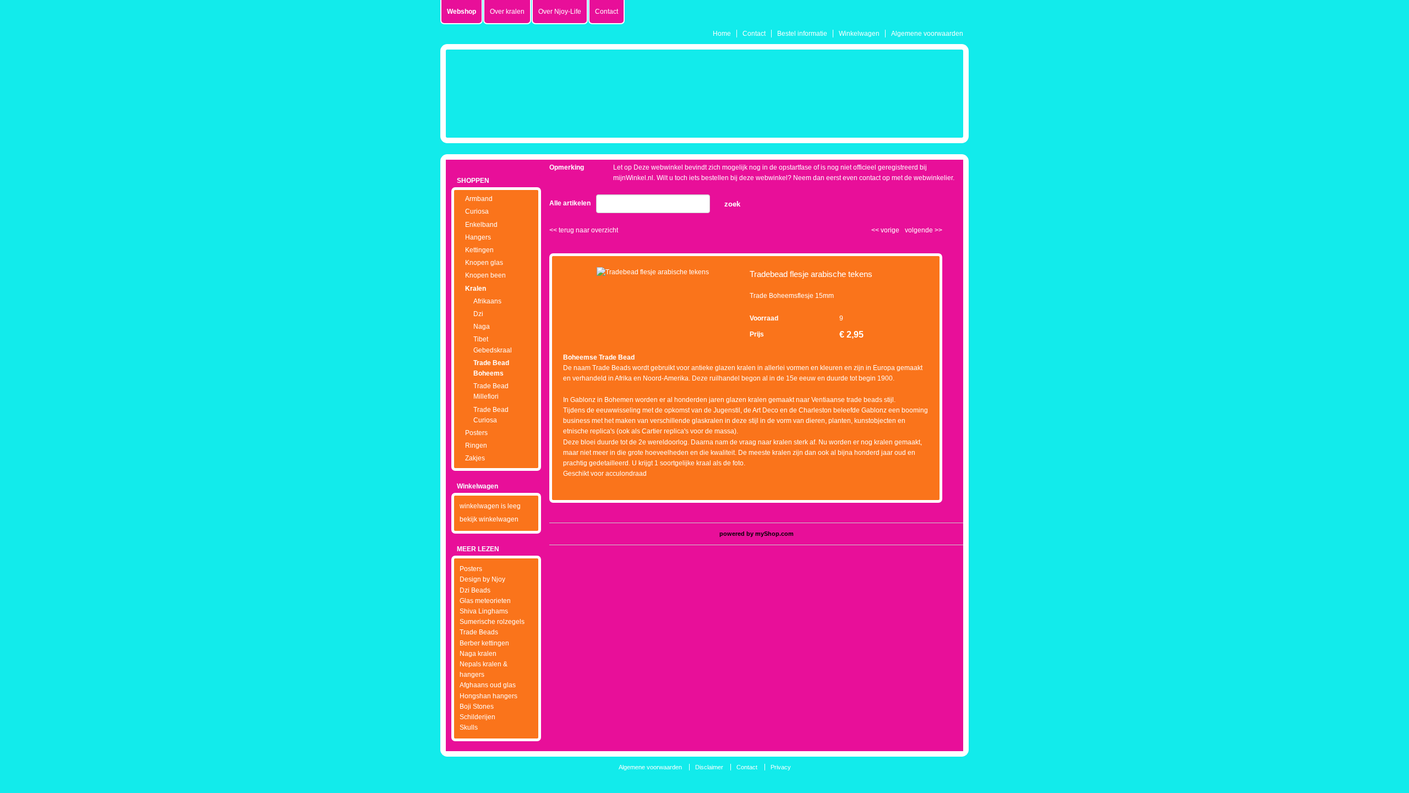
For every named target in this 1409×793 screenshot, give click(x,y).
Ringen (476, 445)
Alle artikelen (570, 203)
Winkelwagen (859, 33)
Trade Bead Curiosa (491, 415)
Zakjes (475, 458)
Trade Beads (479, 632)
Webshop (461, 11)
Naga (481, 326)
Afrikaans (487, 301)
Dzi (478, 314)
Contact (754, 33)
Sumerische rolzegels (492, 622)
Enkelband (481, 225)
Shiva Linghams (484, 611)
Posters (476, 433)
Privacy (781, 767)
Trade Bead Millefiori (491, 391)
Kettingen (479, 250)
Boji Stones (477, 706)
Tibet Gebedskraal (492, 344)
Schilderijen (477, 717)
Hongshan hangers (488, 696)
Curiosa (477, 211)
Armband (479, 199)
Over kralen (507, 11)
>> (937, 230)
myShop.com (774, 533)
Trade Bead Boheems (491, 368)
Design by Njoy (482, 579)
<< (876, 230)
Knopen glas (484, 263)
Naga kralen (478, 654)
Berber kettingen (484, 643)
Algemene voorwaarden (927, 33)
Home (722, 33)
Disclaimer (709, 767)
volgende (923, 230)
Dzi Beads (475, 590)
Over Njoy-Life (559, 11)
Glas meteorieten (485, 601)
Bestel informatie (802, 33)
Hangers (478, 237)
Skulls (469, 727)
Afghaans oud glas (488, 685)
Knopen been (485, 275)
